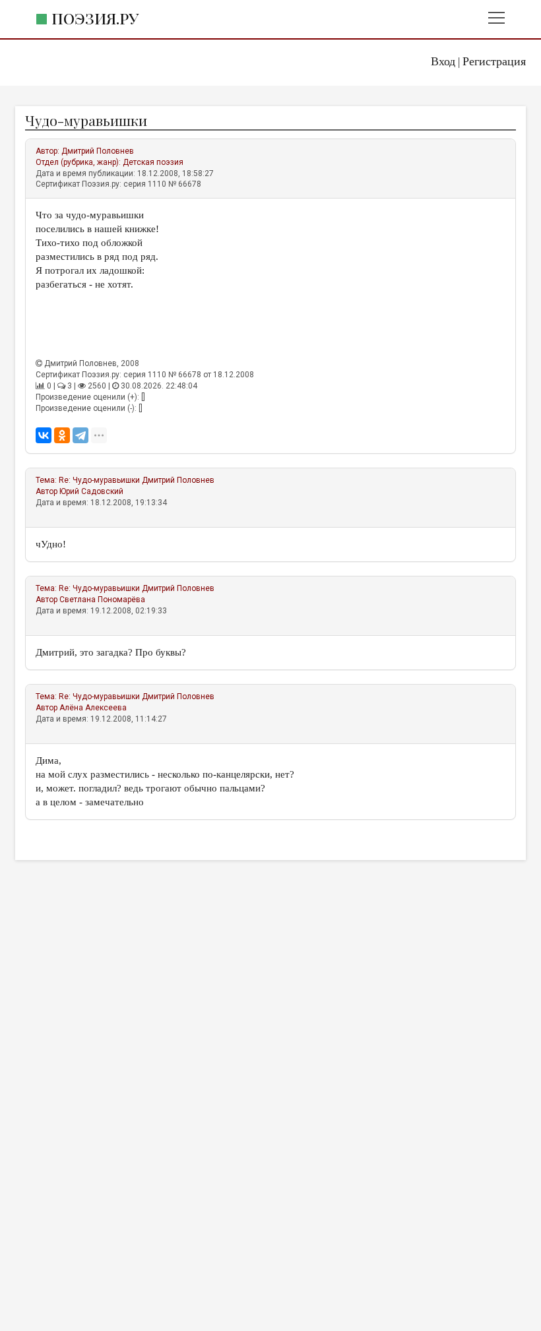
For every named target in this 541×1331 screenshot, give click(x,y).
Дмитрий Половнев (97, 151)
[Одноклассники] (62, 435)
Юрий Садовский (91, 491)
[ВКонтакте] (43, 435)
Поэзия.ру (95, 18)
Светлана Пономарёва (102, 599)
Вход (443, 61)
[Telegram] (80, 435)
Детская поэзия (153, 162)
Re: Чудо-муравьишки (99, 480)
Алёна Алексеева (93, 707)
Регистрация (494, 61)
